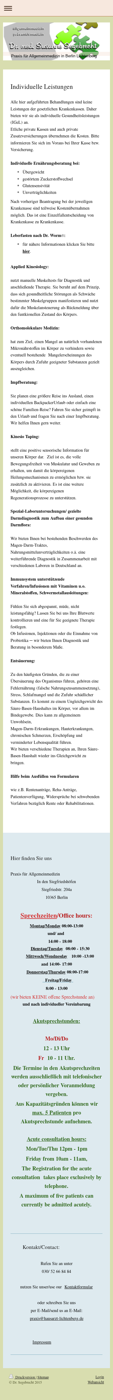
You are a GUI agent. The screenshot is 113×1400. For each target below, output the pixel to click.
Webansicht (96, 1381)
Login (100, 1376)
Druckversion (25, 1377)
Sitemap (43, 1377)
